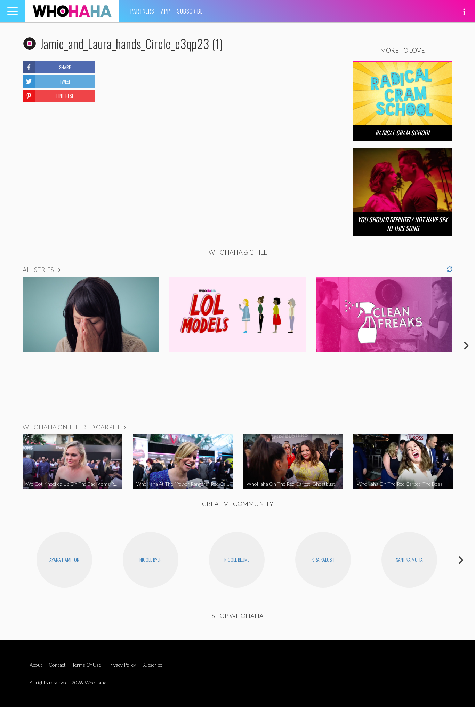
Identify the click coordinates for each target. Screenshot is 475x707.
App (165, 11)
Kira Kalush (323, 559)
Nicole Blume (236, 559)
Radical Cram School (402, 132)
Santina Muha (409, 559)
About (36, 665)
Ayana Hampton (64, 559)
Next (466, 345)
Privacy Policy (121, 665)
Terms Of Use (86, 665)
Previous (8, 345)
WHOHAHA (72, 11)
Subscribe (190, 11)
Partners (142, 11)
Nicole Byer (150, 559)
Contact (57, 665)
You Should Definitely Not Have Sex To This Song (402, 224)
